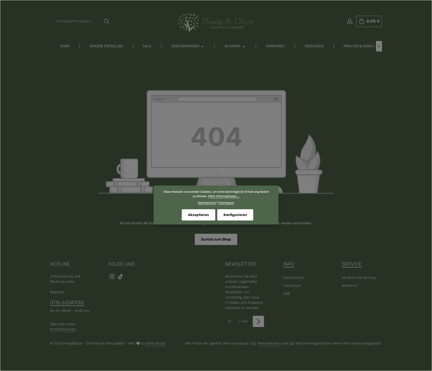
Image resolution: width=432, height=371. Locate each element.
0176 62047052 (67, 303)
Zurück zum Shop (216, 239)
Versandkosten (269, 343)
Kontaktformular (63, 329)
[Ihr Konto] (349, 21)
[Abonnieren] (258, 321)
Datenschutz (293, 278)
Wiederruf (349, 286)
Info (288, 264)
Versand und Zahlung (359, 278)
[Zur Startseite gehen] (216, 22)
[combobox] (78, 21)
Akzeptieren (198, 215)
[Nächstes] (379, 46)
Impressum (292, 286)
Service (352, 264)
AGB (286, 294)
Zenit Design (156, 343)
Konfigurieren (235, 215)
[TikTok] (120, 278)
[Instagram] (112, 278)
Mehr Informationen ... (224, 196)
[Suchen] (107, 21)
